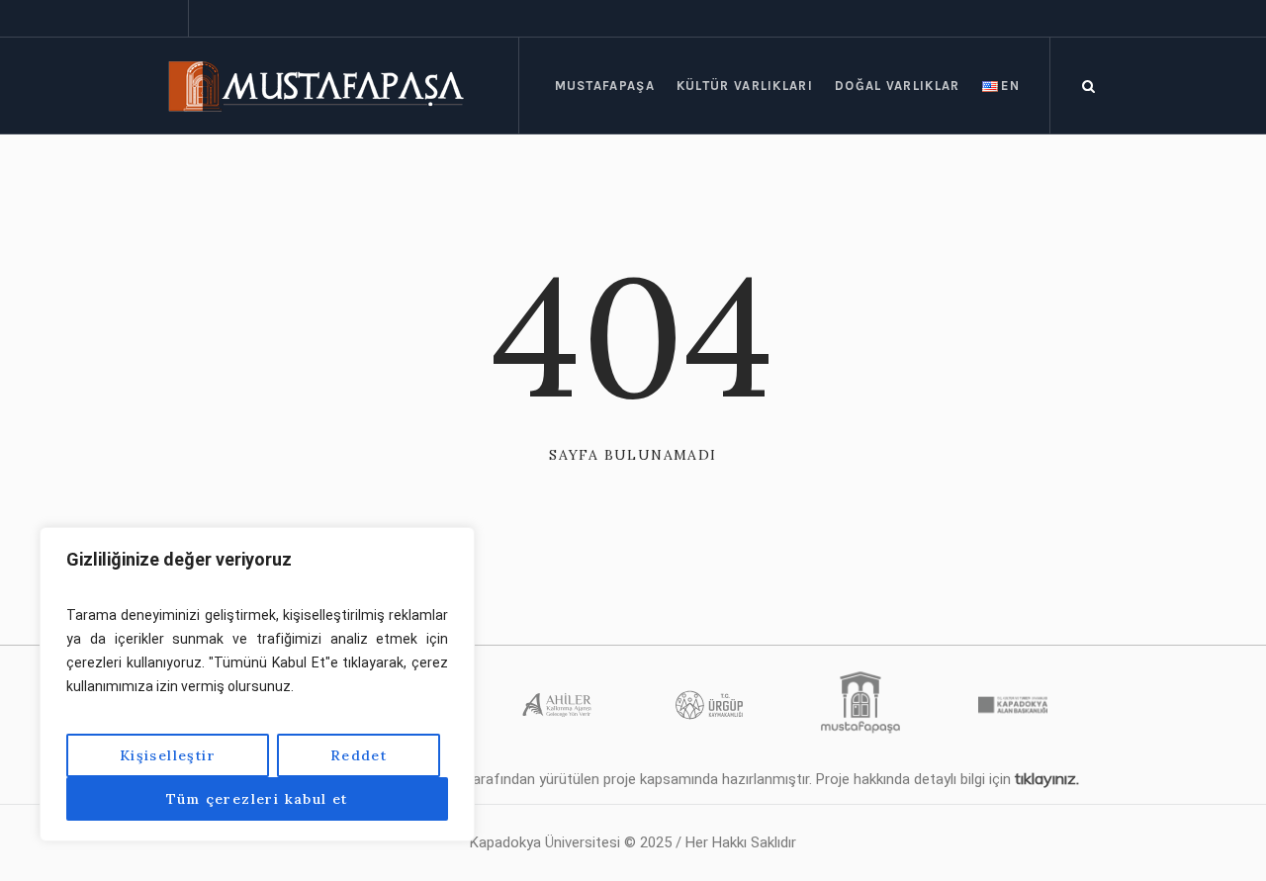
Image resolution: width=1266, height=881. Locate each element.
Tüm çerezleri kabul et (257, 799)
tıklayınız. (1047, 778)
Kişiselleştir (168, 755)
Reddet (358, 755)
